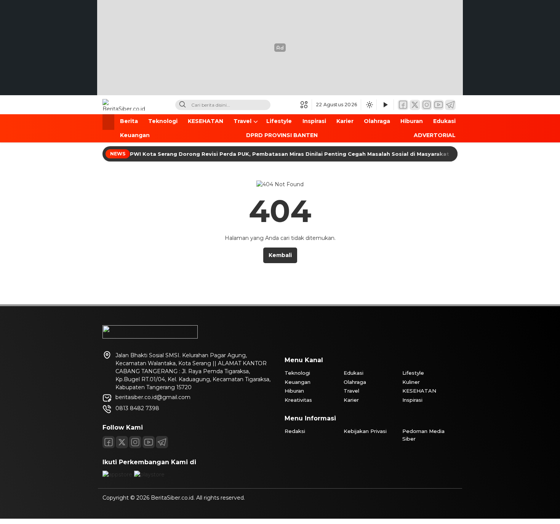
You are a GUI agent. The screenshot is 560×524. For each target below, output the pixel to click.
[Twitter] (415, 105)
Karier (345, 121)
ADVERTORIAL (435, 135)
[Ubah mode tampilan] (369, 104)
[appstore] (117, 474)
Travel (242, 121)
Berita (129, 121)
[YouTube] (438, 105)
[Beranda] (108, 122)
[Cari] (182, 105)
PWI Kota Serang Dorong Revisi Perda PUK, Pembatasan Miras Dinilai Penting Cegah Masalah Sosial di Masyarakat (290, 154)
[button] (306, 104)
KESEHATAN (205, 121)
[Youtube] (148, 442)
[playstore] (149, 474)
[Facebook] (403, 105)
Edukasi (444, 121)
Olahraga (377, 121)
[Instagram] (426, 105)
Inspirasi (314, 121)
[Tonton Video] (385, 105)
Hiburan (411, 121)
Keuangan (135, 135)
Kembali (280, 255)
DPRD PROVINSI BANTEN (282, 135)
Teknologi (163, 121)
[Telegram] (450, 105)
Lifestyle (279, 121)
